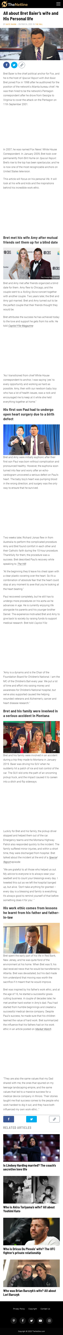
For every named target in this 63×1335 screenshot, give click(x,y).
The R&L (39, 24)
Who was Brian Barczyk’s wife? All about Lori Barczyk (29, 1292)
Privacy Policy (19, 1309)
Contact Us (45, 1309)
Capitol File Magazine (20, 325)
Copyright (32, 1309)
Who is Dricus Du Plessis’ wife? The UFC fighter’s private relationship (29, 1251)
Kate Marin (11, 24)
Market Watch (43, 1029)
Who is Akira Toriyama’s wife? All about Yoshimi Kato (29, 1209)
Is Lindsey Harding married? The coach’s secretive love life (29, 1167)
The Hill (21, 563)
